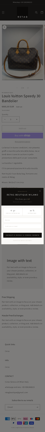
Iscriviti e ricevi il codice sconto (22, 235)
